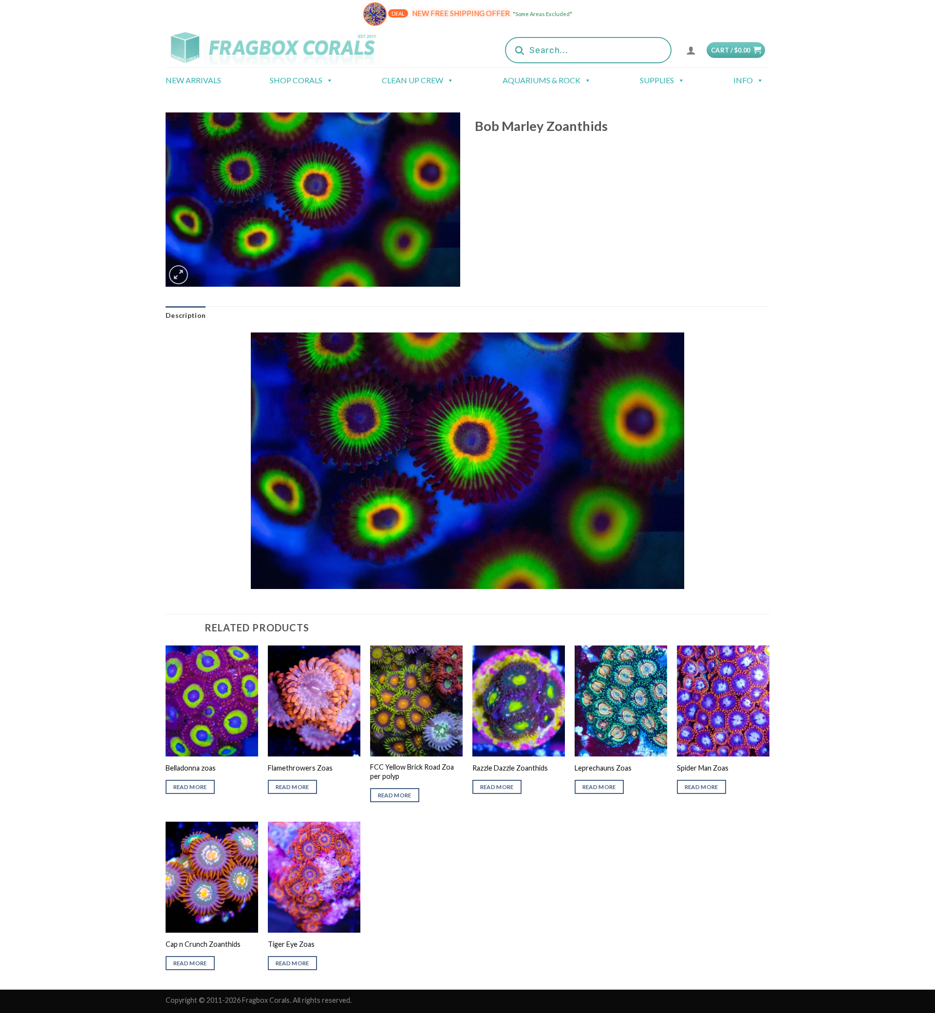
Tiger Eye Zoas (291, 944)
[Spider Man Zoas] (723, 700)
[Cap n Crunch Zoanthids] (212, 877)
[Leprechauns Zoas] (621, 700)
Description (186, 315)
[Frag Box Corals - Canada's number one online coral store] (286, 47)
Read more (190, 787)
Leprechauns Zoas (603, 768)
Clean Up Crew (412, 80)
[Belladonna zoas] (212, 700)
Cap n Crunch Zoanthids (203, 944)
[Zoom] (178, 274)
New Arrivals (193, 80)
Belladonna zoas (191, 768)
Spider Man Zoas (703, 768)
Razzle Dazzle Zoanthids (510, 768)
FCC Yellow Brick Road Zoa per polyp (412, 771)
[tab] (186, 315)
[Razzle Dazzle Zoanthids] (518, 700)
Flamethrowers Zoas (300, 768)
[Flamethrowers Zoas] (314, 700)
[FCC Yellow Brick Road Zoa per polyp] (416, 700)
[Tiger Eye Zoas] (314, 877)
